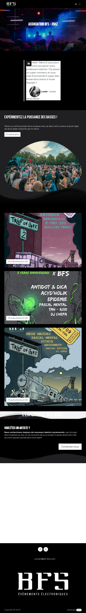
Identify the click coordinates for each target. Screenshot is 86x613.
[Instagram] (46, 549)
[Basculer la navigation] (80, 4)
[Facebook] (40, 549)
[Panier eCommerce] (76, 4)
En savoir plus (12, 134)
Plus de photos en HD (18, 261)
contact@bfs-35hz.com (44, 559)
